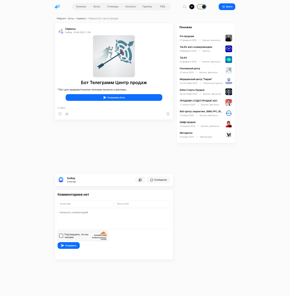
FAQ (162, 6)
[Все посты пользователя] (140, 180)
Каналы (81, 6)
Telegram (61, 18)
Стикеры (112, 6)
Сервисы (81, 18)
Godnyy (71, 178)
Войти (229, 6)
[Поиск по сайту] (185, 7)
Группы (147, 6)
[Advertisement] (114, 146)
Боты (96, 6)
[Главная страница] (57, 6)
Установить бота (116, 97)
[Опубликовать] (191, 6)
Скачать (130, 6)
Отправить (70, 245)
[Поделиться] (67, 114)
